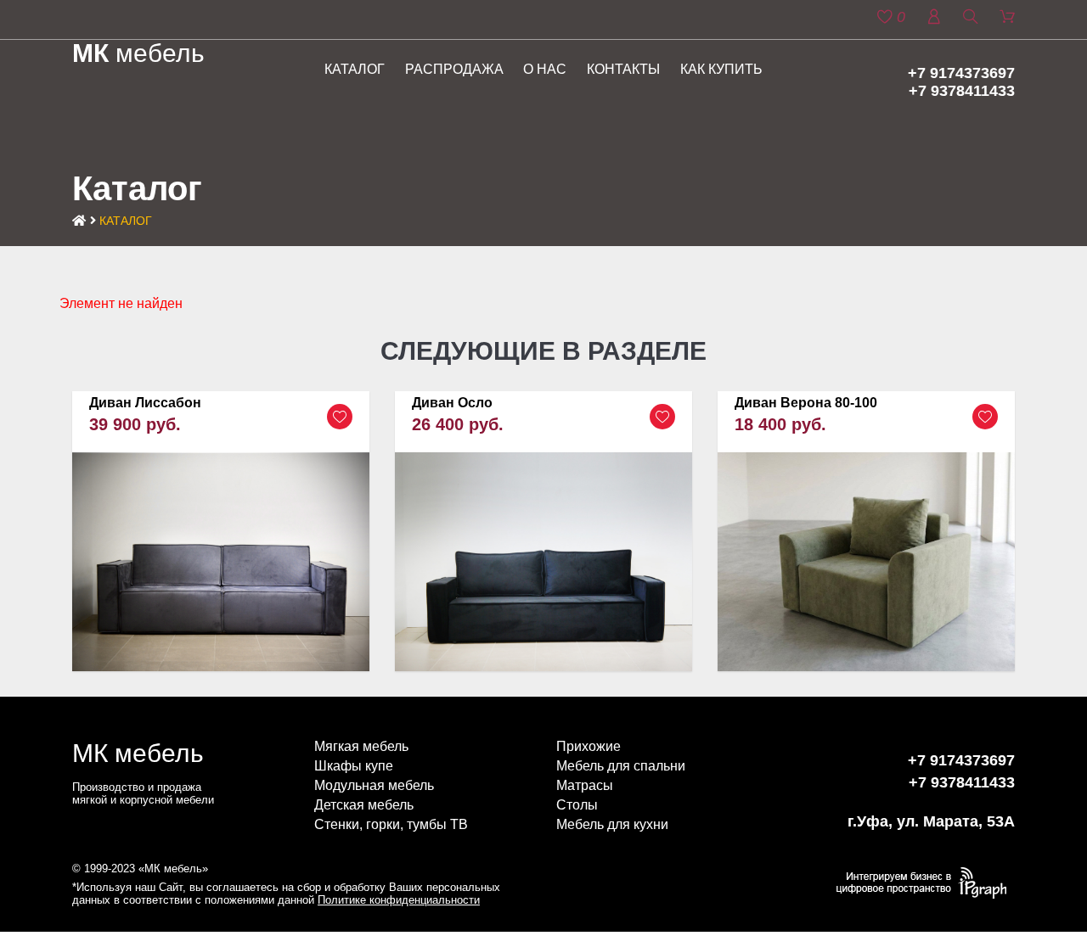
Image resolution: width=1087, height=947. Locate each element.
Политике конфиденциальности (399, 900)
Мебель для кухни (612, 824)
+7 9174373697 (961, 72)
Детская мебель (364, 805)
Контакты (623, 69)
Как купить (721, 69)
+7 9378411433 (962, 90)
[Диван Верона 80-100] (866, 531)
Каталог (354, 69)
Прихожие (588, 746)
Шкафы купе (353, 766)
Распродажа (454, 69)
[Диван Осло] (543, 531)
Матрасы (584, 785)
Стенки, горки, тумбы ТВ (391, 824)
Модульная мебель (374, 785)
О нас (544, 69)
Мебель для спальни (620, 766)
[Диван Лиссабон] (221, 531)
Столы (577, 805)
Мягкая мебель (361, 746)
